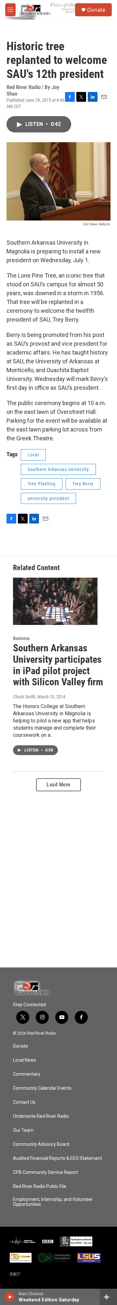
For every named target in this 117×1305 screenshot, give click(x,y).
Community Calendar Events (42, 1088)
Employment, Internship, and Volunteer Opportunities (53, 1202)
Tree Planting (42, 483)
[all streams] (108, 1297)
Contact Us (24, 1102)
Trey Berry (83, 483)
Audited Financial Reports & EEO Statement (57, 1158)
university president (48, 498)
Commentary (26, 1074)
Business (21, 638)
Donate (96, 10)
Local (33, 454)
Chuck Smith (24, 696)
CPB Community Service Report (45, 1172)
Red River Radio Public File (39, 1186)
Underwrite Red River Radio (41, 1116)
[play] (10, 1297)
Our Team (23, 1130)
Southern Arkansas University (58, 469)
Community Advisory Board (41, 1144)
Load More (58, 784)
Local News (24, 1060)
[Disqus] (58, 879)
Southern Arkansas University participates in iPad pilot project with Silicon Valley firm (58, 665)
